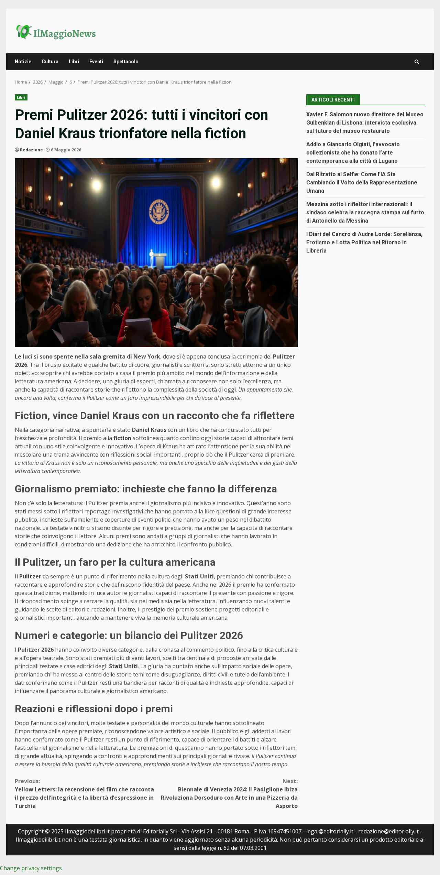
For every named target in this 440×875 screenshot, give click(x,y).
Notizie (23, 61)
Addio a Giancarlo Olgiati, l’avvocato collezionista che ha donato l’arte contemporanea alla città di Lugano (353, 152)
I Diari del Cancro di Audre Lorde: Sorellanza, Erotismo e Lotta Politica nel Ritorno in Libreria (364, 242)
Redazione (31, 150)
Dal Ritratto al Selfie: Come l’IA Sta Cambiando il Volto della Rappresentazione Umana (361, 182)
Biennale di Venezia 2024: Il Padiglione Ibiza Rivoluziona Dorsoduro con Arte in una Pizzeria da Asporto (229, 793)
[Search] (417, 61)
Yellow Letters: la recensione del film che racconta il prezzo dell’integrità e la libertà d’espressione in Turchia (84, 793)
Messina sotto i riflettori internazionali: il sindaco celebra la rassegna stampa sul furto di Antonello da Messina (365, 212)
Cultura (50, 61)
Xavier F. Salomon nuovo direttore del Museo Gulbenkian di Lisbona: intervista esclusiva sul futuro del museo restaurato (365, 122)
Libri (74, 61)
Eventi (96, 61)
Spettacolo (126, 61)
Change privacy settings (31, 868)
